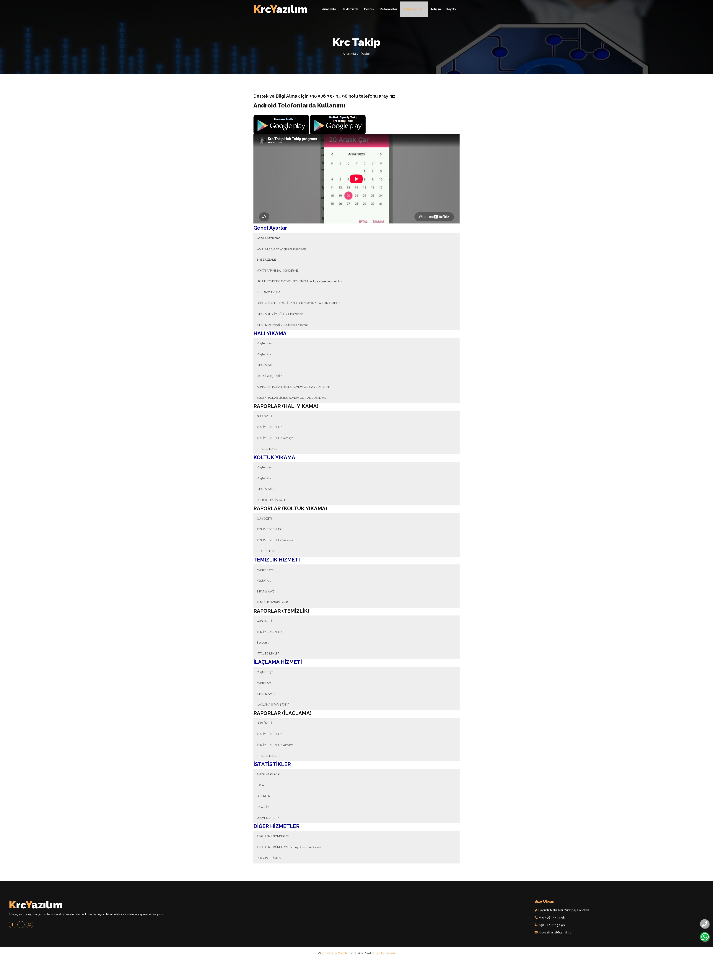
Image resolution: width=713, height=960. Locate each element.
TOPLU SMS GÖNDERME (273, 836)
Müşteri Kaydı (265, 343)
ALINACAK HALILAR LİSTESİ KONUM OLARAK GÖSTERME (294, 386)
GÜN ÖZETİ (264, 416)
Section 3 (263, 642)
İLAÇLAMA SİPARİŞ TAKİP (273, 704)
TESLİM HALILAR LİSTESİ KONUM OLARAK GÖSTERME (292, 397)
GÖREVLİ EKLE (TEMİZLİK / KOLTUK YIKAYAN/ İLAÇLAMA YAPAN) (299, 303)
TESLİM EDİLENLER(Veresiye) (275, 438)
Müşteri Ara (264, 354)
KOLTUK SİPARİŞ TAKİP (271, 500)
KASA (260, 785)
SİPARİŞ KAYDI (266, 365)
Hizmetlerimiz (413, 9)
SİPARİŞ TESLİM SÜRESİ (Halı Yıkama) (281, 314)
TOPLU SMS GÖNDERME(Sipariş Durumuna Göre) (289, 847)
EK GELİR (263, 807)
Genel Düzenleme (268, 238)
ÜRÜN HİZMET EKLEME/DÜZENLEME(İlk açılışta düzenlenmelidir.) (299, 281)
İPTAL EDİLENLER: (268, 755)
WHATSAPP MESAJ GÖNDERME (277, 270)
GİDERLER (263, 796)
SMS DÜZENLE (266, 259)
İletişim (435, 9)
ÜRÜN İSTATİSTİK (268, 817)
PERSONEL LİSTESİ (269, 858)
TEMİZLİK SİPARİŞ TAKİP (272, 602)
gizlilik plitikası (385, 953)
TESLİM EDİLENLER (269, 427)
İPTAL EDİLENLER (268, 448)
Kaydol (451, 9)
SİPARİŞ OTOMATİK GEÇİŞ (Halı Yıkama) (282, 324)
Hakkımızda (350, 9)
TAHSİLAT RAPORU (269, 774)
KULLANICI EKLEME (269, 292)
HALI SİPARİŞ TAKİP (269, 376)
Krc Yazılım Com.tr (334, 953)
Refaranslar (388, 9)
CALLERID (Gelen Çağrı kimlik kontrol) (281, 249)
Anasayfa (329, 9)
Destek (369, 9)
